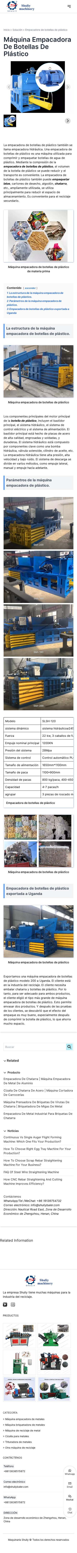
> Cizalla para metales (16, 1436)
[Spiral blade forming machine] (54, 1335)
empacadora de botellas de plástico (28, 166)
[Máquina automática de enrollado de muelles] (19, 1335)
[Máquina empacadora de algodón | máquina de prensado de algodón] (19, 1362)
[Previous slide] (9, 87)
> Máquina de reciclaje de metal (21, 1430)
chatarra (61, 183)
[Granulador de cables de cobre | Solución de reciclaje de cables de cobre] (54, 1362)
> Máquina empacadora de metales (23, 1419)
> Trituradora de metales (17, 1441)
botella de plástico (24, 420)
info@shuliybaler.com (16, 1486)
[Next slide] (68, 87)
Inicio (7, 29)
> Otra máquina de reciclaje (19, 1447)
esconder (30, 288)
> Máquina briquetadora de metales (24, 1424)
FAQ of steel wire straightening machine (31, 1172)
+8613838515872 (14, 1471)
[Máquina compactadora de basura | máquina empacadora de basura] (54, 1389)
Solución (17, 29)
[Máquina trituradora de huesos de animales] (19, 1389)
